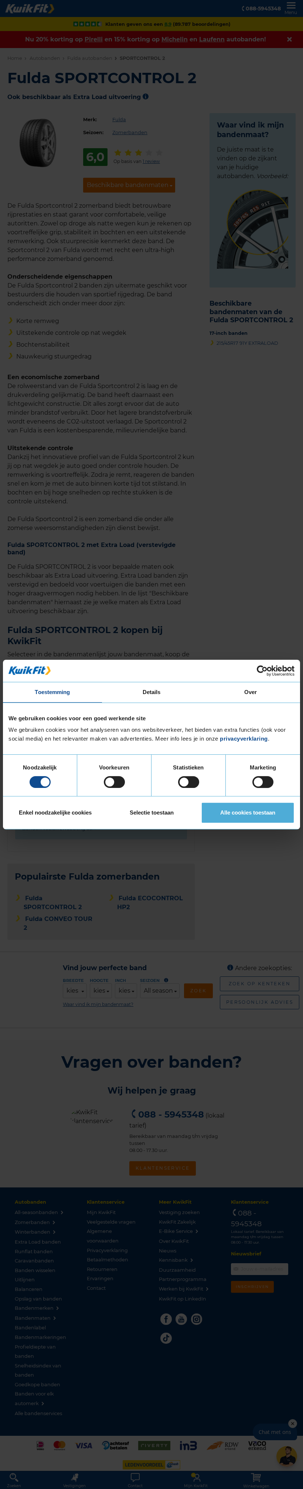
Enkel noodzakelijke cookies (55, 812)
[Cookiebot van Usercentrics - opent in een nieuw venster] (262, 670)
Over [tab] (250, 692)
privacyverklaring (244, 738)
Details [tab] (152, 692)
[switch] (114, 782)
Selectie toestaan (152, 812)
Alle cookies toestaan (247, 812)
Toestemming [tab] (52, 692)
